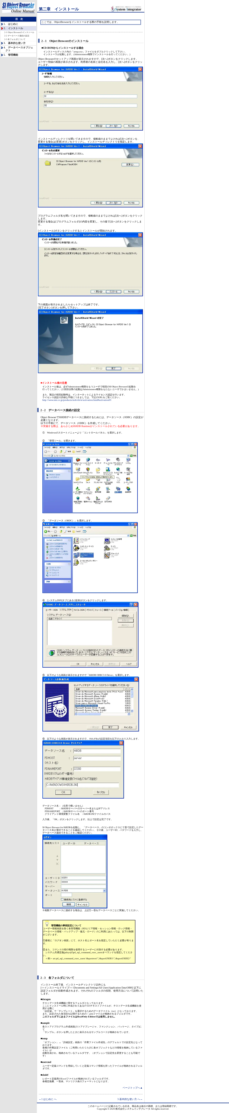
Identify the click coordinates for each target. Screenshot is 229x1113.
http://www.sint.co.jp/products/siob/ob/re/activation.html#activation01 (76, 400)
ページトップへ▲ (133, 1087)
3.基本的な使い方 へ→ (130, 1099)
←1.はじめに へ (48, 1099)
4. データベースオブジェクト (18, 49)
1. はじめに (11, 24)
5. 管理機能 (11, 55)
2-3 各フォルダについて (14, 39)
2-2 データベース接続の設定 (16, 36)
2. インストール (13, 28)
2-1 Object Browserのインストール (19, 32)
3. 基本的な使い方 (15, 43)
